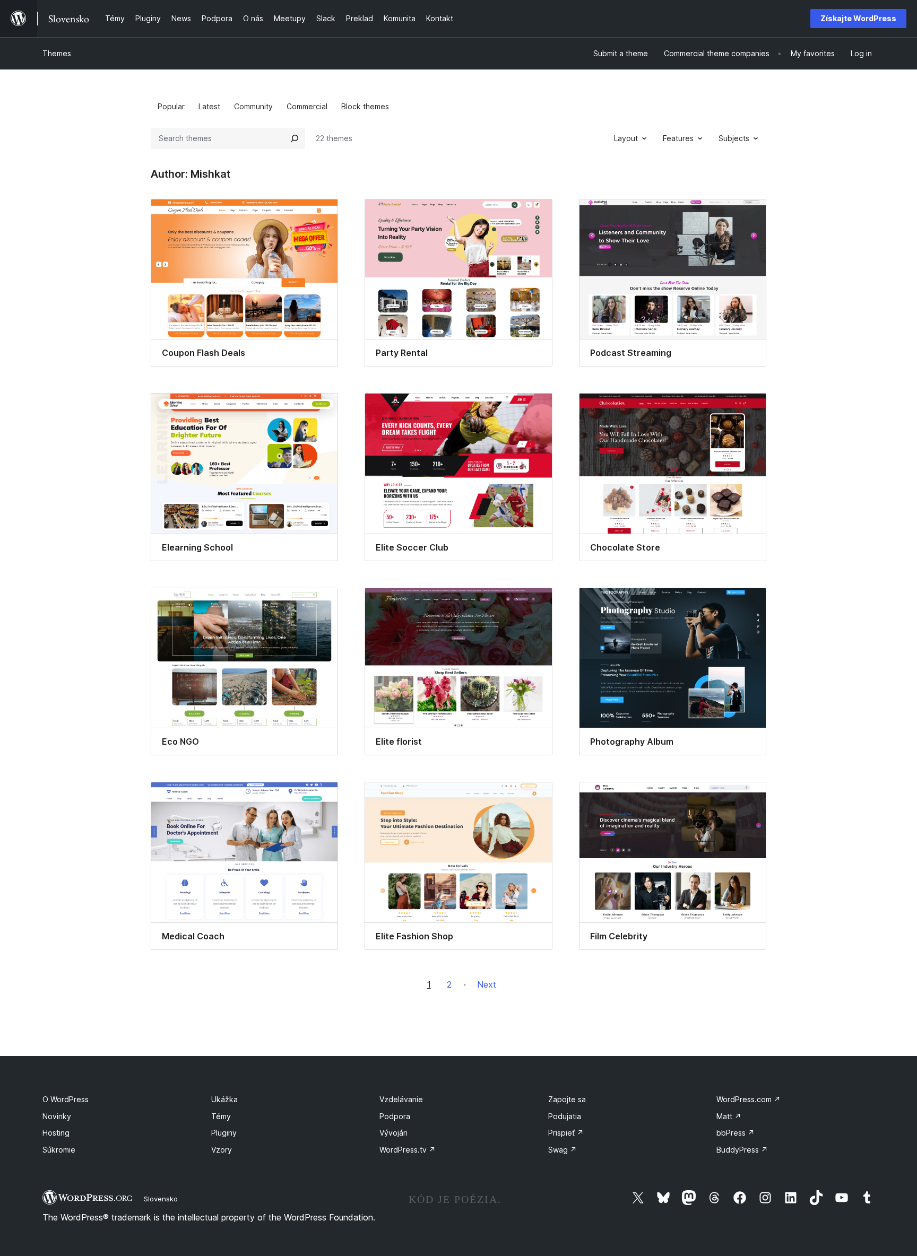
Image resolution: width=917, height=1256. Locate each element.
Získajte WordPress (858, 18)
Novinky (56, 1116)
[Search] (294, 138)
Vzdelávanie (401, 1099)
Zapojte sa (567, 1099)
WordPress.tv (407, 1149)
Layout (626, 138)
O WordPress (65, 1099)
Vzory (221, 1149)
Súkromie (58, 1149)
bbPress (735, 1132)
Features (678, 138)
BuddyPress (742, 1149)
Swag (562, 1149)
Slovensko (161, 1198)
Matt (728, 1116)
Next (486, 984)
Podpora (394, 1116)
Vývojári (393, 1132)
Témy (221, 1116)
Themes (56, 53)
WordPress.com (748, 1099)
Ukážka (224, 1099)
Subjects (734, 138)
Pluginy (224, 1132)
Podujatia (564, 1116)
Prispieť (566, 1132)
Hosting (56, 1132)
